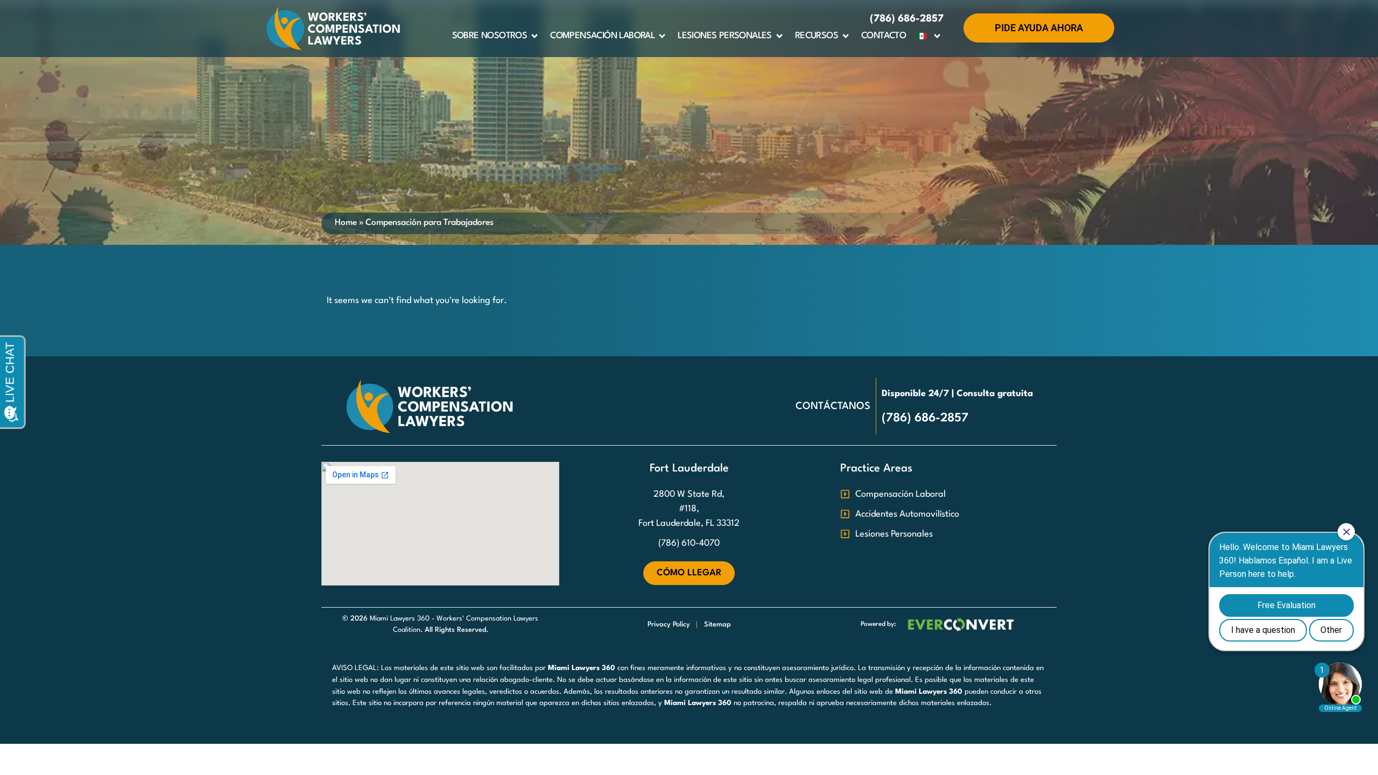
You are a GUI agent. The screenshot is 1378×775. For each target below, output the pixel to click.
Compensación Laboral (602, 35)
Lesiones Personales (725, 35)
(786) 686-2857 (907, 19)
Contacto (883, 35)
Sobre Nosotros (490, 35)
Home (346, 223)
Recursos (816, 35)
